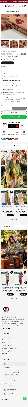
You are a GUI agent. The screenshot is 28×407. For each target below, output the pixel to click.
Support (17, 134)
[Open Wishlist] (22, 6)
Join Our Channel (12, 116)
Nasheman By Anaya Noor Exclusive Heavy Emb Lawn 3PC (21, 208)
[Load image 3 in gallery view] (23, 44)
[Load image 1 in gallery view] (5, 44)
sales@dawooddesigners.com (12, 380)
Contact (4, 353)
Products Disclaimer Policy (9, 348)
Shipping (3, 56)
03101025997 (7, 367)
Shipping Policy (6, 337)
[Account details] (20, 6)
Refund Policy (6, 340)
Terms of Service (7, 345)
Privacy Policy (6, 342)
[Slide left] (2, 203)
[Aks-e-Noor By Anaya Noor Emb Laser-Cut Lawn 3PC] (7, 197)
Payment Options (7, 351)
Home (2, 11)
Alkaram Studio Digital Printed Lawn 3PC (7, 288)
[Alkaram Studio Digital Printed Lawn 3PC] (7, 278)
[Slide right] (25, 203)
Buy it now (14, 112)
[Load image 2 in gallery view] (14, 44)
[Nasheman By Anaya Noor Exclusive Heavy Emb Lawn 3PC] (20, 197)
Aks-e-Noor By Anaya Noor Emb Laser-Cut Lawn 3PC (7, 208)
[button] (2, 6)
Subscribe (13, 126)
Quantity (3, 105)
